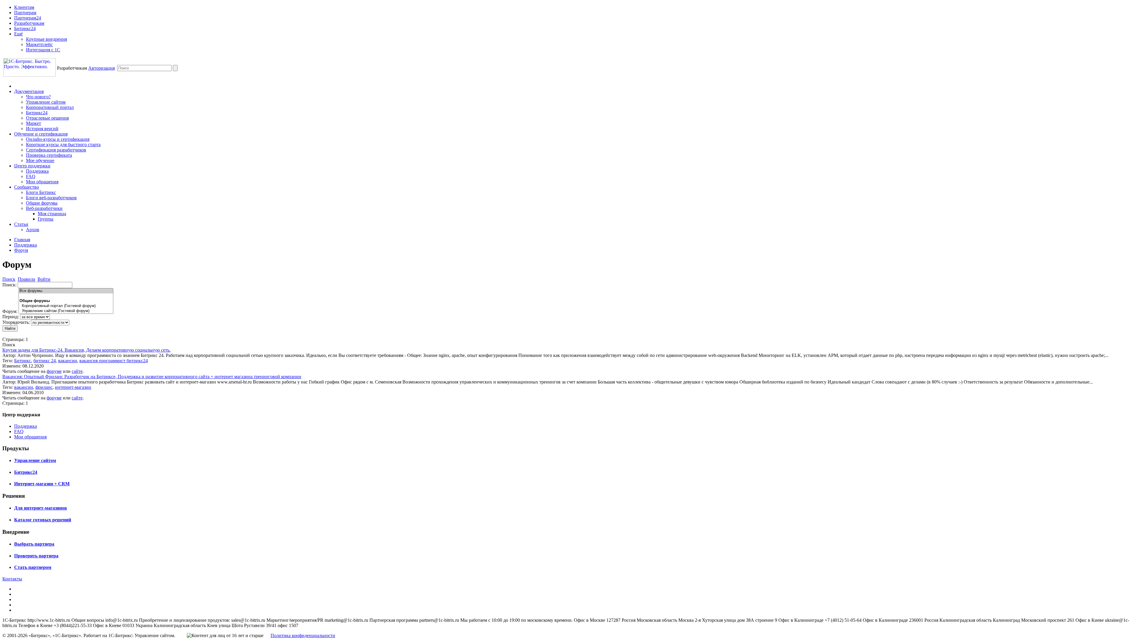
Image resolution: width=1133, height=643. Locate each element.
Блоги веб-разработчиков (51, 197)
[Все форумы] (66, 290)
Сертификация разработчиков (56, 149)
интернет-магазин (73, 387)
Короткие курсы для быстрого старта (63, 144)
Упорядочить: (16, 322)
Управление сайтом (46, 102)
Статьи (21, 224)
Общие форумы (42, 202)
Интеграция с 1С (43, 49)
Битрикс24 (25, 28)
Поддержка (37, 171)
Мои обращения (42, 181)
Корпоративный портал (50, 107)
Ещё (18, 33)
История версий (42, 128)
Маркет (33, 123)
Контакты (12, 578)
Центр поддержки (32, 165)
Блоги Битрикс (41, 192)
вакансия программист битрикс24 (113, 360)
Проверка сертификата (49, 155)
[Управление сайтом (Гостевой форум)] (66, 311)
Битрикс (22, 360)
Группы (45, 218)
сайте (77, 371)
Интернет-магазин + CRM (42, 483)
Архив (32, 229)
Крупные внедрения (46, 39)
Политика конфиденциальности (303, 635)
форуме (54, 371)
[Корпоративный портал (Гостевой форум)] (66, 306)
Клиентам (24, 7)
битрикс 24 (44, 360)
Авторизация (101, 68)
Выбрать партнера (34, 543)
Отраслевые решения (47, 117)
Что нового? (38, 96)
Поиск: (9, 284)
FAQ (30, 176)
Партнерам (25, 12)
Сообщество (26, 187)
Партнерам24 (27, 17)
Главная (22, 239)
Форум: (9, 311)
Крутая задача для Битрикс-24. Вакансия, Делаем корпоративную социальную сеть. (86, 349)
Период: (10, 316)
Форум (21, 250)
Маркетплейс (39, 44)
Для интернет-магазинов (40, 507)
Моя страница (52, 213)
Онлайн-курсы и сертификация (57, 139)
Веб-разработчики (44, 208)
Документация (29, 91)
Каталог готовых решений (42, 519)
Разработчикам (29, 23)
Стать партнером (32, 567)
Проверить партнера (36, 555)
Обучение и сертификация (41, 133)
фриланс (44, 387)
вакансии (67, 360)
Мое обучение (40, 160)
